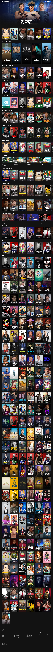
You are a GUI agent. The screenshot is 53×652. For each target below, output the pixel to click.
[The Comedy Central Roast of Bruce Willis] (39, 324)
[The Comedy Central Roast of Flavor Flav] (14, 336)
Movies (3, 636)
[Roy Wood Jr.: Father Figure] (6, 544)
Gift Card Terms (16, 635)
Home (3, 634)
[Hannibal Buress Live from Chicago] (47, 397)
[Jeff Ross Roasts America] (39, 422)
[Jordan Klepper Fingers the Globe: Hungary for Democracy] (14, 459)
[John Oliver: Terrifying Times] (47, 446)
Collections (3, 637)
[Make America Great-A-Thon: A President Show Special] (39, 483)
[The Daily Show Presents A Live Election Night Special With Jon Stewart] (22, 360)
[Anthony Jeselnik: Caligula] (47, 275)
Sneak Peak (3, 643)
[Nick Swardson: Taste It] (39, 508)
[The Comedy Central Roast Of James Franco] (22, 336)
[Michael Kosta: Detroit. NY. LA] (14, 495)
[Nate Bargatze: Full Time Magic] (6, 508)
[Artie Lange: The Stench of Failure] (14, 287)
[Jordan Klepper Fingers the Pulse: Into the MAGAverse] (30, 459)
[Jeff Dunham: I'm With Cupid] (14, 422)
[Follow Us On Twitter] (41, 634)
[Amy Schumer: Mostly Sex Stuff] (30, 275)
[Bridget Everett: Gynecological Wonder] (22, 299)
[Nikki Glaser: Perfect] (47, 508)
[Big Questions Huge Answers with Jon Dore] (6, 299)
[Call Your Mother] (47, 299)
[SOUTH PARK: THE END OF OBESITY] (30, 557)
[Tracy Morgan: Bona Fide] (22, 593)
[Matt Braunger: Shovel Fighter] (6, 495)
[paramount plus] (6, 1)
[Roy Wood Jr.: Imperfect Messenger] (14, 544)
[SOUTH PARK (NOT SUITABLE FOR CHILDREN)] (22, 557)
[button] (3, 1)
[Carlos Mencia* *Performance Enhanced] (6, 311)
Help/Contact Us (28, 634)
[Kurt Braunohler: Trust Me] (39, 471)
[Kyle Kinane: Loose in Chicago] (14, 483)
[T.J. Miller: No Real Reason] (39, 569)
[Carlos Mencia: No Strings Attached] (22, 311)
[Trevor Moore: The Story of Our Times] (39, 593)
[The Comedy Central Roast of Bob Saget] (30, 324)
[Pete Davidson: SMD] (6, 532)
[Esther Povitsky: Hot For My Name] (39, 385)
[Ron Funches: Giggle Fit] (47, 532)
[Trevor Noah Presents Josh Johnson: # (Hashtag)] (47, 593)
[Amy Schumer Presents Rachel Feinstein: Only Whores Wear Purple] (14, 275)
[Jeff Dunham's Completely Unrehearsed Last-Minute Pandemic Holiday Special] (22, 422)
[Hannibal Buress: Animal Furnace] (39, 397)
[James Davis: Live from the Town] (47, 409)
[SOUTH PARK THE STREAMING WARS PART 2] (6, 557)
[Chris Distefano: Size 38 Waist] (39, 311)
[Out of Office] (22, 520)
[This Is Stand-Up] (39, 581)
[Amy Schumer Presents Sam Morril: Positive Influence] (22, 275)
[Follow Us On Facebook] (39, 634)
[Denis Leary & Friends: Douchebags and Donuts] (30, 373)
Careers (27, 637)
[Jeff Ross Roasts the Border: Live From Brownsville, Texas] (14, 434)
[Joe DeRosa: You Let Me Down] (6, 446)
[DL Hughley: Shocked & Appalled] (6, 360)
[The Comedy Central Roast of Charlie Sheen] (47, 324)
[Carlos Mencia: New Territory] (14, 311)
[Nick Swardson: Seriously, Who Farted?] (30, 508)
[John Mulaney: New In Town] (30, 446)
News (3, 642)
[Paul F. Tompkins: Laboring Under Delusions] (47, 520)
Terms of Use (16, 634)
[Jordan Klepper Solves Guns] (6, 459)
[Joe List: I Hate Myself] (14, 446)
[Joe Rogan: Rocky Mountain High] (22, 446)
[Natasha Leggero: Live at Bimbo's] (47, 495)
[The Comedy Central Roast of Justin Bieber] (30, 336)
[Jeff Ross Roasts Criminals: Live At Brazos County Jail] (6, 434)
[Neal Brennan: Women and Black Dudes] (22, 508)
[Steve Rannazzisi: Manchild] (22, 569)
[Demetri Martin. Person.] (14, 373)
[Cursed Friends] (47, 348)
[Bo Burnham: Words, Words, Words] (14, 299)
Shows (3, 635)
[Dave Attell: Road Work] (47, 360)
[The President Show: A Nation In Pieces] (22, 532)
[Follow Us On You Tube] (44, 634)
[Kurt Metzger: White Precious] (47, 471)
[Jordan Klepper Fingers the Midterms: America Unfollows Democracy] (22, 459)
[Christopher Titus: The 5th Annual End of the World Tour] (6, 324)
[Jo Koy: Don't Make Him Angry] (39, 434)
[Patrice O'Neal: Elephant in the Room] (30, 520)
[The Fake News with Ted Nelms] (14, 397)
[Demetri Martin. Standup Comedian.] (22, 373)
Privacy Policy (16, 636)
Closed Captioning (29, 635)
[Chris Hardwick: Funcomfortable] (47, 311)
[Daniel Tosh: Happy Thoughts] (39, 360)
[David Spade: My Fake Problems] (6, 373)
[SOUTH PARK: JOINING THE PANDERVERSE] (14, 557)
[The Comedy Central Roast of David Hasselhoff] (6, 336)
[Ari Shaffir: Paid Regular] (6, 287)
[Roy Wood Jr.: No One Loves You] (22, 544)
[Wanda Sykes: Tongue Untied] (39, 606)
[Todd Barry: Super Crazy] (6, 593)
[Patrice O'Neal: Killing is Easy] (39, 520)
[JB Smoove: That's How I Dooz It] (39, 409)
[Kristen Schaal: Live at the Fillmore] (22, 471)
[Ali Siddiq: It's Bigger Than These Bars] (39, 262)
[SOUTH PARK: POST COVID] (47, 544)
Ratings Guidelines (29, 636)
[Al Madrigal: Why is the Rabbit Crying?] (30, 262)
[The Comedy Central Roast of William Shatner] (6, 348)
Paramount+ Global (5, 644)
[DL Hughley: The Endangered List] (14, 360)
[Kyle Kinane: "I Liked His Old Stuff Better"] (6, 483)
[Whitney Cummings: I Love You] (47, 606)
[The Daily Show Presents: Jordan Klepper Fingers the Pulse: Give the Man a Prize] (22, 581)
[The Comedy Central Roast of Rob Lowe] (47, 336)
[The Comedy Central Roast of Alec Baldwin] (22, 324)
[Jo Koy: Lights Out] (47, 434)
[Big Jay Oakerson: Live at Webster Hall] (47, 287)
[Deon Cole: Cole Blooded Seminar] (39, 373)
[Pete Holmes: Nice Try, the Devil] (14, 532)
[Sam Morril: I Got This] (39, 557)
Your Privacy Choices (17, 637)
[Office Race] (14, 520)
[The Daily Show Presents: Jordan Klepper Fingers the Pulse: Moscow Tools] (39, 459)
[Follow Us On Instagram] (47, 634)
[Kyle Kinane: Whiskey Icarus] (22, 483)
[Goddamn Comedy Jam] (22, 397)
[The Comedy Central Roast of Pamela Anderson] (39, 336)
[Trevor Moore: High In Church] (30, 593)
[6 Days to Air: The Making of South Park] (6, 262)
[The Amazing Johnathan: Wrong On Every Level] (47, 262)
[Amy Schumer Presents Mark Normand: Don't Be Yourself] (6, 275)
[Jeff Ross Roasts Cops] (47, 422)
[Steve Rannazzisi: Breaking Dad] (14, 569)
